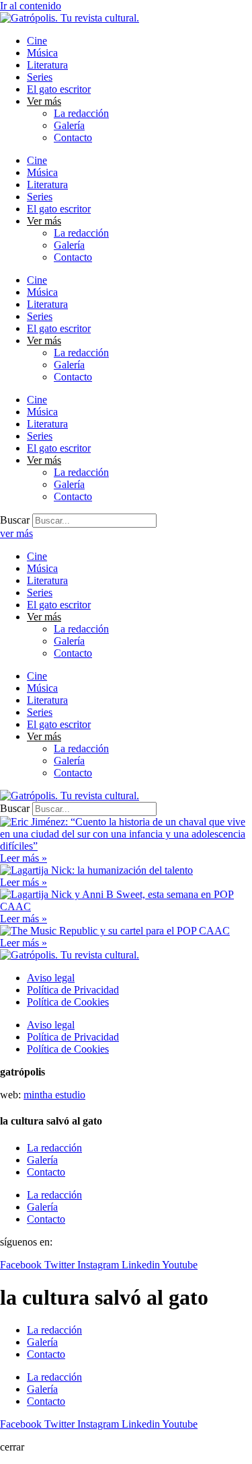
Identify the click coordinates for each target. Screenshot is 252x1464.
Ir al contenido (30, 5)
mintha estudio (54, 1094)
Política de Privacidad (73, 989)
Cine (37, 40)
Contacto (73, 137)
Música (42, 52)
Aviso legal (51, 977)
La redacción (81, 113)
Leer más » (23, 858)
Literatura (47, 65)
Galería (69, 125)
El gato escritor (59, 89)
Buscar (15, 520)
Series (39, 77)
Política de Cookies (68, 1002)
